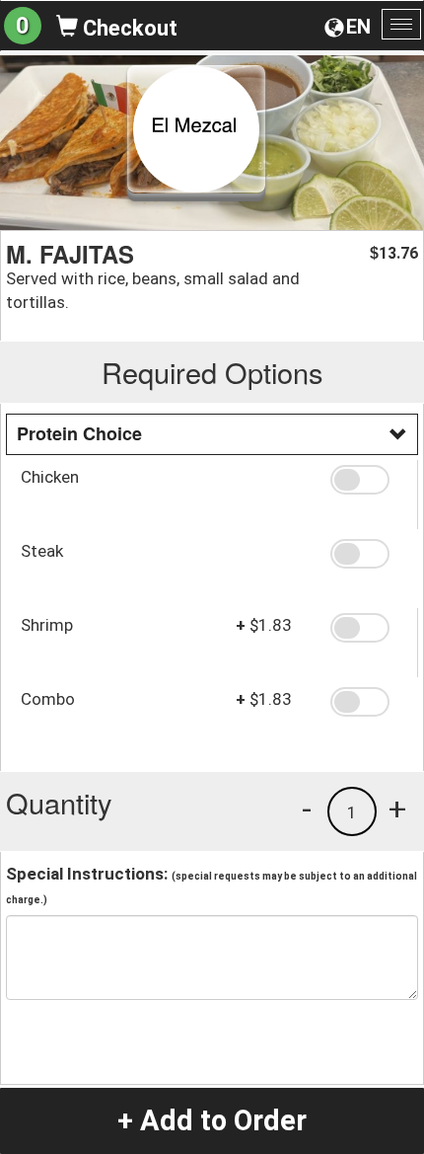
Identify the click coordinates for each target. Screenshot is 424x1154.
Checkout (127, 28)
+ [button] (397, 808)
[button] (366, 480)
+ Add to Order (212, 1120)
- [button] (307, 808)
